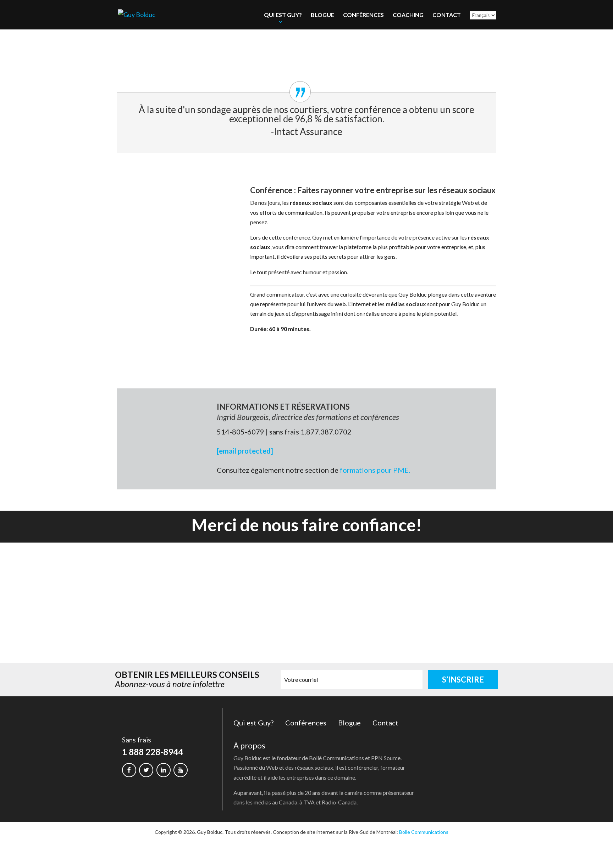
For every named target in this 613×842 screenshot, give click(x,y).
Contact (446, 14)
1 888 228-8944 (152, 752)
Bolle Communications (423, 832)
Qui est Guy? (283, 14)
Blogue (322, 14)
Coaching (408, 14)
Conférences (363, 14)
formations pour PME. (375, 470)
